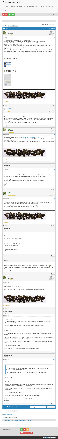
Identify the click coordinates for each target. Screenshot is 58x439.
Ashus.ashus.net (6, 21)
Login (5, 14)
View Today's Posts (32, 6)
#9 (54, 315)
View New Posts (21, 6)
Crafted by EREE (12, 436)
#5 (54, 198)
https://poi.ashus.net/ (8, 54)
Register (12, 14)
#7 (54, 263)
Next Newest (14, 406)
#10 (54, 359)
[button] (6, 10)
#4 (54, 169)
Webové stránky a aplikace (25, 21)
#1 (54, 37)
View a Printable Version (8, 414)
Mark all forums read (27, 432)
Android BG (19, 436)
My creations (15, 21)
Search (42, 6)
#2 (54, 114)
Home (13, 6)
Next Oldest (7, 406)
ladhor (9, 108)
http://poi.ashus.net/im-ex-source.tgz (30, 137)
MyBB (8, 436)
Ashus (53, 103)
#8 (54, 282)
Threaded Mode (52, 28)
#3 (54, 134)
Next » (16, 25)
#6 (54, 232)
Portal (7, 6)
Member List (50, 6)
